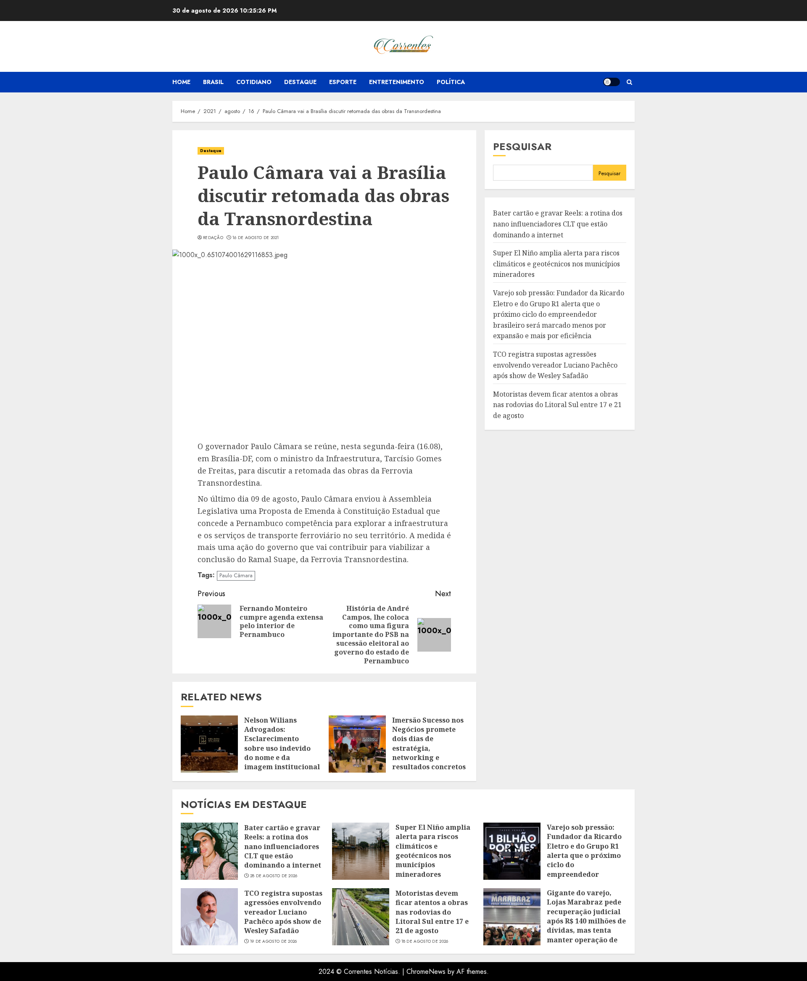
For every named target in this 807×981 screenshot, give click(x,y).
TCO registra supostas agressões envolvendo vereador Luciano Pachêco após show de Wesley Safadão (555, 365)
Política (451, 82)
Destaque (300, 82)
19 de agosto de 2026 (273, 941)
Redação (213, 238)
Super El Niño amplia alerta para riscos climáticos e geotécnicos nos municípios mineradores (556, 264)
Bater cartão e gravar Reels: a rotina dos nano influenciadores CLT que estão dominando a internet (557, 224)
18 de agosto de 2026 (424, 941)
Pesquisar (522, 146)
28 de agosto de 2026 (274, 876)
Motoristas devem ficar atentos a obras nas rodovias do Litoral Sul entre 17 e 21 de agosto (557, 404)
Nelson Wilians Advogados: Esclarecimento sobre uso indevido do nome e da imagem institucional (282, 743)
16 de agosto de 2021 (255, 238)
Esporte (342, 82)
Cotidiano (254, 82)
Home (181, 82)
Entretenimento (396, 82)
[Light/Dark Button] (611, 82)
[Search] (629, 82)
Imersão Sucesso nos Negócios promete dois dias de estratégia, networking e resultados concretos (429, 743)
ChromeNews (426, 971)
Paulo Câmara (236, 575)
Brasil (213, 82)
